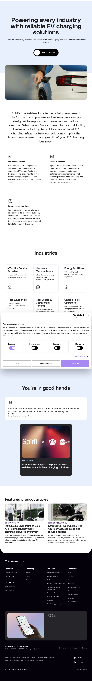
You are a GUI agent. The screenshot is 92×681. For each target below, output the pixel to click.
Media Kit (71, 598)
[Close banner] (88, 316)
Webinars (71, 576)
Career (28, 576)
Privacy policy (29, 660)
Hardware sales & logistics (56, 583)
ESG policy (39, 660)
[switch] (35, 348)
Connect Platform (11, 572)
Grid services (51, 580)
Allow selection (46, 363)
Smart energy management (56, 604)
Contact (28, 580)
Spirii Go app (9, 590)
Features (71, 580)
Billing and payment (53, 572)
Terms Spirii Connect (29, 657)
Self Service (83, 648)
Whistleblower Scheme (46, 657)
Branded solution (52, 576)
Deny (17, 363)
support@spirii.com (35, 649)
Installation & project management (54, 588)
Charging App (9, 576)
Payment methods (53, 596)
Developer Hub (73, 594)
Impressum (8, 664)
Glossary (71, 583)
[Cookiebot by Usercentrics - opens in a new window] (74, 316)
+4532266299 (22, 649)
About (28, 572)
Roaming (50, 600)
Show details (80, 356)
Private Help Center (74, 591)
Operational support (53, 593)
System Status (82, 669)
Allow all (75, 363)
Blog (69, 572)
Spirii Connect (72, 648)
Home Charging (10, 586)
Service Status (73, 602)
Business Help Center (75, 587)
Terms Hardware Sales (13, 657)
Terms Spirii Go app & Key (14, 660)
